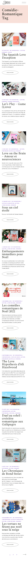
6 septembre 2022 (7, 355)
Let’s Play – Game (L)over (14, 105)
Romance (4, 52)
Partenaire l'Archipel (8, 413)
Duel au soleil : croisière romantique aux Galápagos (12, 420)
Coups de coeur (15, 357)
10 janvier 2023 (6, 201)
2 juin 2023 (5, 149)
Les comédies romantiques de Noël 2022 (12, 308)
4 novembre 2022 (6, 301)
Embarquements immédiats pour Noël (13, 254)
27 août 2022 (5, 409)
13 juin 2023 (5, 99)
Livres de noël (6, 205)
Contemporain (6, 357)
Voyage (10, 52)
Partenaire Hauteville (8, 150)
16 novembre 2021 (7, 517)
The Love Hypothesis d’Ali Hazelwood (13, 364)
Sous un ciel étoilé (10, 209)
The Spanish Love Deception (14, 56)
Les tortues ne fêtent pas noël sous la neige (12, 527)
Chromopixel (15, 50)
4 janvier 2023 (6, 247)
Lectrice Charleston (8, 203)
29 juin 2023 (5, 50)
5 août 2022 (5, 466)
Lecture (22, 50)
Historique (5, 468)
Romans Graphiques (13, 101)
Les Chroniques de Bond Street (12, 472)
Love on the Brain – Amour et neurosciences (14, 156)
